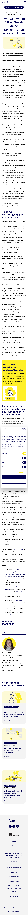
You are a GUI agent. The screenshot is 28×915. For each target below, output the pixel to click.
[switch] (24, 458)
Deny (14, 485)
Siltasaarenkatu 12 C (14, 871)
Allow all (14, 476)
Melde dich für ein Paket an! (14, 7)
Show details (20, 472)
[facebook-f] (10, 826)
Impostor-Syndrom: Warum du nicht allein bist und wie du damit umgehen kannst (14, 714)
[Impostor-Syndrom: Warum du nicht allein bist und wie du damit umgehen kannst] (14, 697)
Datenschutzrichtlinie (14, 885)
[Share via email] (13, 624)
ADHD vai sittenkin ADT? (16, 615)
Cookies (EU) (14, 891)
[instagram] (17, 826)
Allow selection (14, 481)
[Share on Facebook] (3, 624)
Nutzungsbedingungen (14, 888)
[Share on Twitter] (6, 624)
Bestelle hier (14, 861)
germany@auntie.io (14, 876)
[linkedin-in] (13, 826)
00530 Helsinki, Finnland (14, 873)
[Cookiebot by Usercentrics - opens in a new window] (20, 429)
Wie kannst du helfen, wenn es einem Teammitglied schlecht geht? (13, 751)
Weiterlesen (7, 720)
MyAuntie (14, 845)
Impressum (14, 896)
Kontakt (14, 851)
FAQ (14, 848)
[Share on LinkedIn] (10, 624)
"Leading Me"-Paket (18, 549)
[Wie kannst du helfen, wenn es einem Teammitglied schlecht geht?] (14, 734)
